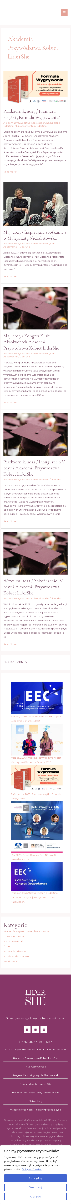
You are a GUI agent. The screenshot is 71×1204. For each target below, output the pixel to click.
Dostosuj (35, 1187)
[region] (35, 1174)
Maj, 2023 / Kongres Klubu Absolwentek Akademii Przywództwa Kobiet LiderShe (31, 342)
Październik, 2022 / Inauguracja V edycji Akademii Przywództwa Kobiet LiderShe (34, 468)
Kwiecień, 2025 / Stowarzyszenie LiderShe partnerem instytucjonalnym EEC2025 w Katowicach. (34, 897)
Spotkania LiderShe (14, 951)
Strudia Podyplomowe (16, 956)
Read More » (10, 171)
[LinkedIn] (43, 1029)
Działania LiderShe (13, 936)
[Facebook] (27, 1029)
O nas (6, 946)
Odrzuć (35, 1196)
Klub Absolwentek (25, 126)
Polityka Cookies (32, 1169)
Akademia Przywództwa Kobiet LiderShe (26, 123)
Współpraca (10, 961)
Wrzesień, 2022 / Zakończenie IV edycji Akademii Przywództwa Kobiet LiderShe (33, 587)
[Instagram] (35, 1029)
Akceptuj (35, 1178)
